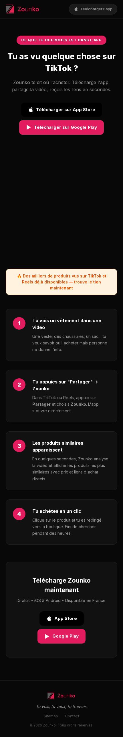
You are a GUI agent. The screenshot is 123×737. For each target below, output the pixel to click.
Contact (72, 716)
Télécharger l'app (96, 9)
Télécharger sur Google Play (65, 127)
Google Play (65, 636)
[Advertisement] (61, 207)
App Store (65, 618)
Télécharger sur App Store (65, 109)
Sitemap (51, 716)
